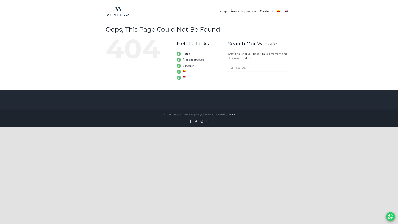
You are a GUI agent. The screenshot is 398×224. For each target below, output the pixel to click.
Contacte (188, 65)
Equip (186, 53)
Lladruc (232, 114)
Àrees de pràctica (193, 59)
